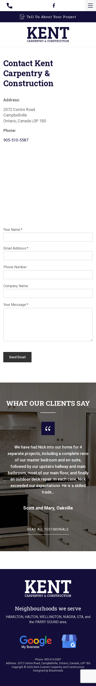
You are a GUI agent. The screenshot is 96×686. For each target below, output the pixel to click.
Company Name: (16, 286)
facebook (53, 5)
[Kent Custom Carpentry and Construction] (48, 34)
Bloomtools (56, 670)
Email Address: (15, 248)
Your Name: (12, 229)
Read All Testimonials (48, 529)
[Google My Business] (48, 641)
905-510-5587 (12, 5)
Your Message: (15, 305)
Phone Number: (15, 267)
